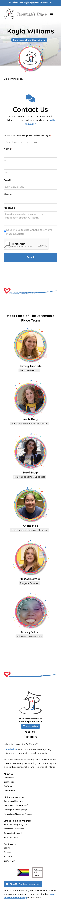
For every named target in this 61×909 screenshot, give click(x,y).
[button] (51, 13)
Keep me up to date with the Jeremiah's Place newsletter (29, 231)
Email (8, 180)
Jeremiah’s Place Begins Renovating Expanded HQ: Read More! (30, 3)
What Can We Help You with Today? (27, 135)
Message (9, 207)
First (6, 160)
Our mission (10, 749)
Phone (8, 194)
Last (6, 172)
